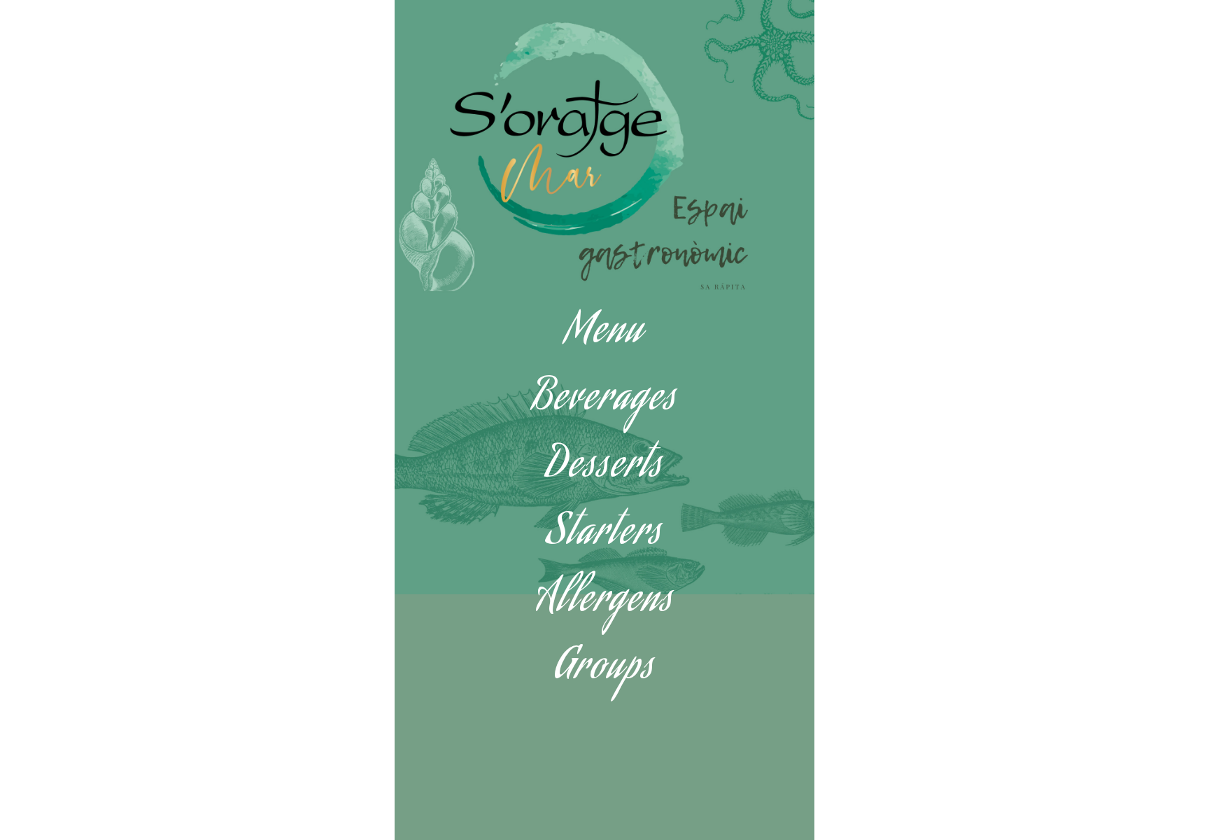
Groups (604, 669)
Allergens (604, 602)
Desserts (604, 467)
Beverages (604, 400)
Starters (604, 535)
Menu (604, 333)
